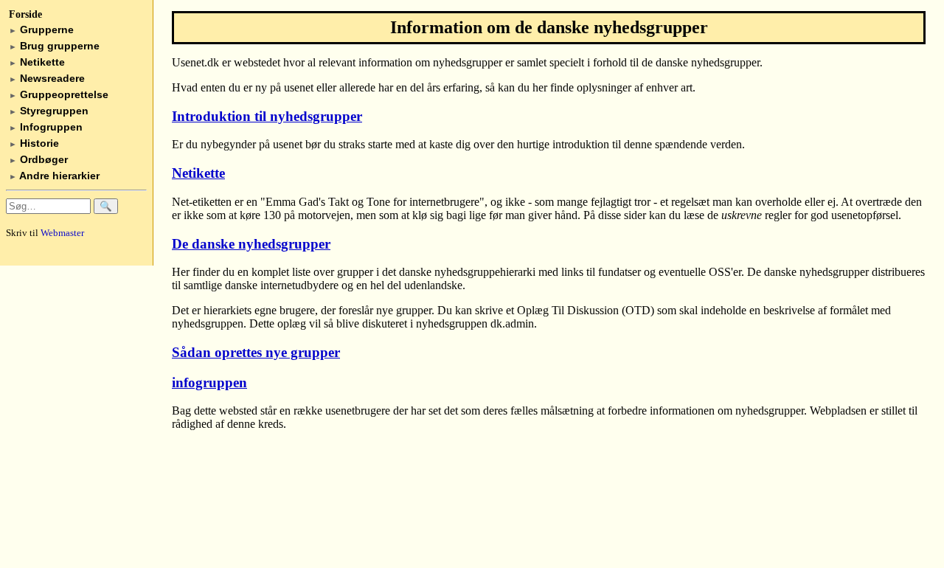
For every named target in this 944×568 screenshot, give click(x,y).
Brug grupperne (54, 46)
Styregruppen (48, 111)
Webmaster (62, 232)
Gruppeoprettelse (58, 94)
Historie (34, 143)
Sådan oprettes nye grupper (256, 352)
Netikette (37, 62)
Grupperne (41, 29)
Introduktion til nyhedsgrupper (267, 116)
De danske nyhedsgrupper (251, 244)
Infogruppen (46, 127)
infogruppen (209, 382)
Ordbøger (38, 159)
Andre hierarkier (54, 175)
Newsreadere (47, 78)
